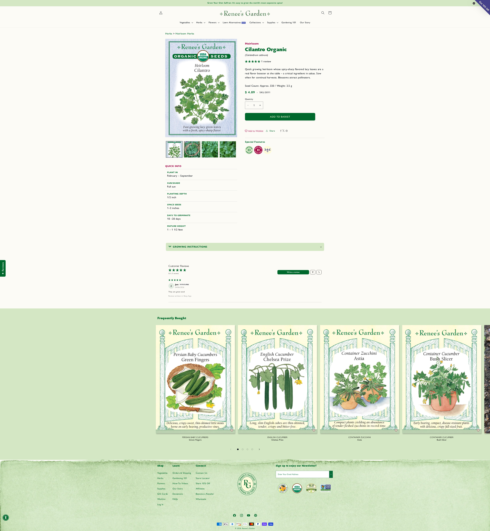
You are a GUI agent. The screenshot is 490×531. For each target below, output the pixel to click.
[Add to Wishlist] (232, 430)
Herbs (169, 33)
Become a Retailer (205, 493)
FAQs (175, 499)
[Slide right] (259, 449)
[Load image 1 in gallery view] (174, 149)
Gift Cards (162, 493)
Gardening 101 (180, 478)
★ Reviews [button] (2, 268)
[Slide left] (231, 449)
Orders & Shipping (182, 473)
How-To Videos (180, 483)
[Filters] (312, 272)
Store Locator (203, 478)
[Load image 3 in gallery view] (210, 149)
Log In (160, 504)
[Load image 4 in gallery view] (228, 149)
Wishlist (161, 499)
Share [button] (272, 130)
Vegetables (162, 473)
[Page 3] (247, 449)
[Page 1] (237, 449)
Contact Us (201, 473)
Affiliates (200, 488)
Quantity (249, 99)
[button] (186, 22)
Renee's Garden (248, 528)
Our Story (178, 488)
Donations (178, 493)
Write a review (293, 272)
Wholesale (201, 499)
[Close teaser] (474, 3)
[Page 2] (242, 449)
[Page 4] (252, 449)
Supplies (161, 488)
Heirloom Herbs (184, 33)
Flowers (161, 483)
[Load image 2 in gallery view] (192, 149)
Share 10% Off (203, 483)
